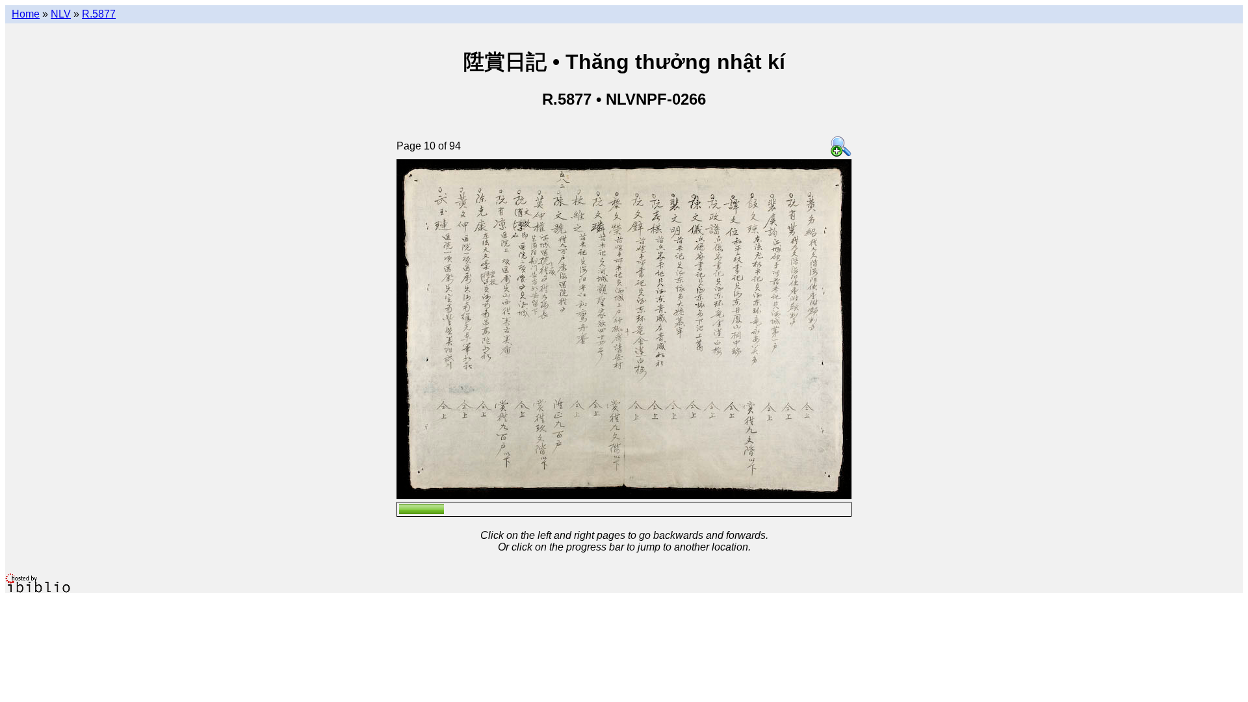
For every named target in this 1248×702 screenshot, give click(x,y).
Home (26, 14)
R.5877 (99, 14)
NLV (61, 14)
